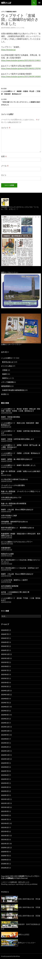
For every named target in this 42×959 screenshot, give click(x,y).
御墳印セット (7, 378)
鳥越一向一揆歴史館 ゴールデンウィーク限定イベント (20, 491)
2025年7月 (5, 670)
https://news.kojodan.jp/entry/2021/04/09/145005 (21, 76)
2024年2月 (5, 719)
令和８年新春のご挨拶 (9, 515)
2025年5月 (5, 678)
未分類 (3, 394)
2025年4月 (5, 682)
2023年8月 (5, 739)
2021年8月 (5, 815)
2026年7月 (5, 634)
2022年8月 (5, 767)
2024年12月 (5, 690)
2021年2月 (5, 839)
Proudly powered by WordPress (10, 956)
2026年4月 (5, 642)
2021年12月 (5, 799)
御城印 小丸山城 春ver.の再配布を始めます (17, 509)
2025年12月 (5, 654)
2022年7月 (5, 771)
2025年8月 (5, 666)
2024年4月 (5, 715)
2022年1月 (5, 795)
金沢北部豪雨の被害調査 (9, 586)
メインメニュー (39, 2)
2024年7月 (5, 703)
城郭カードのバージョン (9, 272)
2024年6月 (5, 707)
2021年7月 (5, 819)
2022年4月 (5, 783)
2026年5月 (5, 638)
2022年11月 (5, 755)
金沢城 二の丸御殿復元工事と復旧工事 (15, 592)
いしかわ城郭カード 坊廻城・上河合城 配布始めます (20, 453)
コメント (5, 127)
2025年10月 (5, 658)
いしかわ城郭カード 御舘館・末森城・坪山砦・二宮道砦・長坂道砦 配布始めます (20, 91)
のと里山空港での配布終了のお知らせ (14, 479)
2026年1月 (5, 650)
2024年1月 (5, 723)
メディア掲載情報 (6, 11)
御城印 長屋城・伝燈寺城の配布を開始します (17, 439)
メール (5, 166)
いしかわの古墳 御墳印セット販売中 (14, 580)
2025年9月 (5, 662)
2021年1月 (5, 843)
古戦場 (4, 370)
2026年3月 (5, 646)
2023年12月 (5, 727)
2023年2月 (5, 747)
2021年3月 (5, 835)
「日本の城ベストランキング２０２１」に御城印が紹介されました (20, 102)
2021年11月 (5, 803)
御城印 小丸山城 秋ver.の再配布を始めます (17, 574)
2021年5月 (5, 827)
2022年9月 (5, 763)
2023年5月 (5, 743)
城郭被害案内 (6, 386)
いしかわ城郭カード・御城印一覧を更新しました (18, 465)
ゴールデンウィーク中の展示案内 (13, 485)
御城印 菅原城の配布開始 (10, 417)
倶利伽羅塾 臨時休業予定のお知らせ (14, 522)
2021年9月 (5, 811)
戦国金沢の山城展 (7, 554)
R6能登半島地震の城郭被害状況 (13, 390)
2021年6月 (5, 823)
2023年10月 (5, 731)
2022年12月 (5, 751)
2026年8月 (5, 630)
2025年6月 (5, 674)
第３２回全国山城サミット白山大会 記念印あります (20, 568)
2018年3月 (5, 864)
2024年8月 (5, 699)
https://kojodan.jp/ (8, 50)
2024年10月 (5, 695)
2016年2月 (5, 868)
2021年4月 (5, 831)
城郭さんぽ (6, 2)
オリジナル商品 (6, 366)
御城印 (14, 11)
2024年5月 (5, 711)
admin (13, 28)
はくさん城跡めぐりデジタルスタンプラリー (16, 542)
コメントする (20, 28)
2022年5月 (5, 779)
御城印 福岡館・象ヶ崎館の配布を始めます (16, 459)
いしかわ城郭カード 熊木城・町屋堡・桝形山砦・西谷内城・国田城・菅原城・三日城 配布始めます (20, 410)
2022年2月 (5, 791)
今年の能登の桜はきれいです (11, 497)
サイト (3, 175)
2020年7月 (5, 856)
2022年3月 (5, 787)
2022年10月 (5, 759)
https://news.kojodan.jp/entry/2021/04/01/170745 (21, 68)
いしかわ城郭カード (8, 358)
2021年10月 (5, 807)
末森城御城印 (6, 548)
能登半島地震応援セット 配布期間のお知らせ (17, 528)
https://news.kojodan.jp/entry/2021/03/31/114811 (21, 60)
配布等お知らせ (7, 362)
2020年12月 (5, 848)
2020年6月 (5, 860)
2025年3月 (5, 686)
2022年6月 (5, 775)
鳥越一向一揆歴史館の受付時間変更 (13, 503)
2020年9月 (5, 852)
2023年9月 (5, 735)
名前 (4, 156)
